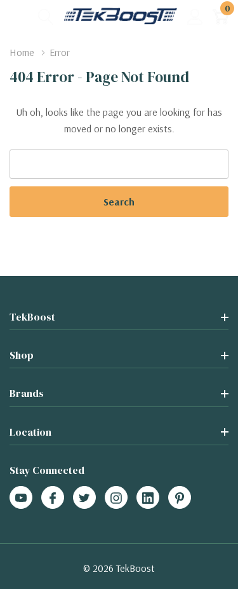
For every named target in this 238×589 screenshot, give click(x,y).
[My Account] (195, 16)
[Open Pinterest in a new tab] (179, 498)
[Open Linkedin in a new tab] (148, 498)
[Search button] (46, 16)
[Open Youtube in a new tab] (21, 498)
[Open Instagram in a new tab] (116, 498)
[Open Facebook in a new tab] (52, 498)
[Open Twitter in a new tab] (84, 498)
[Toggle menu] (19, 15)
